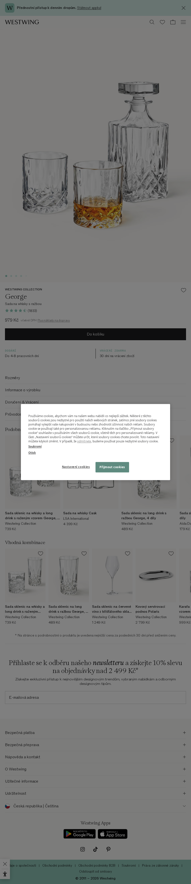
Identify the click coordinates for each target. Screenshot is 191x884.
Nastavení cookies (76, 467)
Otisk (32, 453)
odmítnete (84, 441)
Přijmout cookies (112, 467)
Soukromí (35, 446)
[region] (95, 442)
